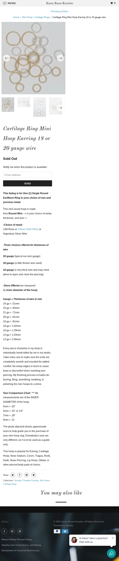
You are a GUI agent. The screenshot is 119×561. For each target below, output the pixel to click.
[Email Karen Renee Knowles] (20, 531)
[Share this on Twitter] (12, 475)
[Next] (60, 58)
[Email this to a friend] (33, 475)
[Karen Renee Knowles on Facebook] (5, 531)
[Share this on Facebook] (19, 475)
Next (65, 11)
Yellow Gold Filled (28, 229)
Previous (56, 11)
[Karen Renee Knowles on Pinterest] (12, 531)
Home (16, 17)
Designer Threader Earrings (26, 480)
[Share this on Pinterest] (26, 475)
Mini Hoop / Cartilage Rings (36, 17)
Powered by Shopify (63, 525)
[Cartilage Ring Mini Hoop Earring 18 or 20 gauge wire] (33, 58)
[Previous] (6, 58)
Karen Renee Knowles (72, 521)
